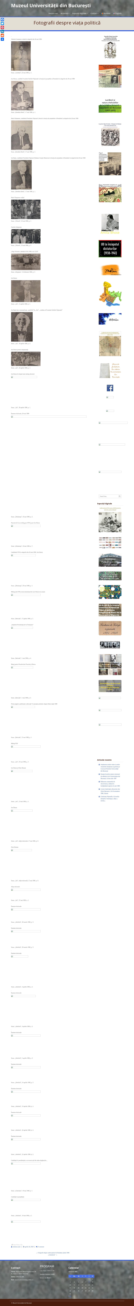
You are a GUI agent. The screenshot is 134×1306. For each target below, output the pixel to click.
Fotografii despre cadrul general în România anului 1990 (52, 1253)
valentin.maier (17, 1247)
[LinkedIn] (2, 31)
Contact (93, 13)
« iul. (69, 1296)
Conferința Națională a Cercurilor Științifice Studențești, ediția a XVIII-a (110, 799)
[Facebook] (2, 20)
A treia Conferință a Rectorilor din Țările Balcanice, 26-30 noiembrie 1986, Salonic (110, 791)
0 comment (41, 1247)
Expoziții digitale (79, 13)
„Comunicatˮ (52, 1255)
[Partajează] (2, 39)
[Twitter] (2, 23)
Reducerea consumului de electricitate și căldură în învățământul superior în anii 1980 (110, 784)
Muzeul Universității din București (51, 5)
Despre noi (53, 13)
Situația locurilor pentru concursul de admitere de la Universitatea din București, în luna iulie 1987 (110, 776)
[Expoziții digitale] (110, 519)
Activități (64, 13)
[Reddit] (2, 35)
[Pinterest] (2, 27)
